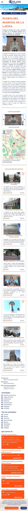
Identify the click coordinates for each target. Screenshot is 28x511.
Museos (6, 416)
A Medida (6, 427)
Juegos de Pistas (8, 397)
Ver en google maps (7, 161)
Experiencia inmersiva (10, 395)
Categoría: (5, 381)
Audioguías (7, 406)
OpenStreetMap (17, 154)
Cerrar (24, 508)
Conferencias (7, 399)
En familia (6, 418)
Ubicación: (6, 378)
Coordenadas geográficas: (9, 385)
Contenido (6, 426)
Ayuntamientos (8, 404)
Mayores (6, 422)
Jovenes (6, 414)
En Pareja (6, 408)
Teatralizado (7, 424)
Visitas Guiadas (8, 420)
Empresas (6, 401)
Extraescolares (8, 403)
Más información (12, 508)
